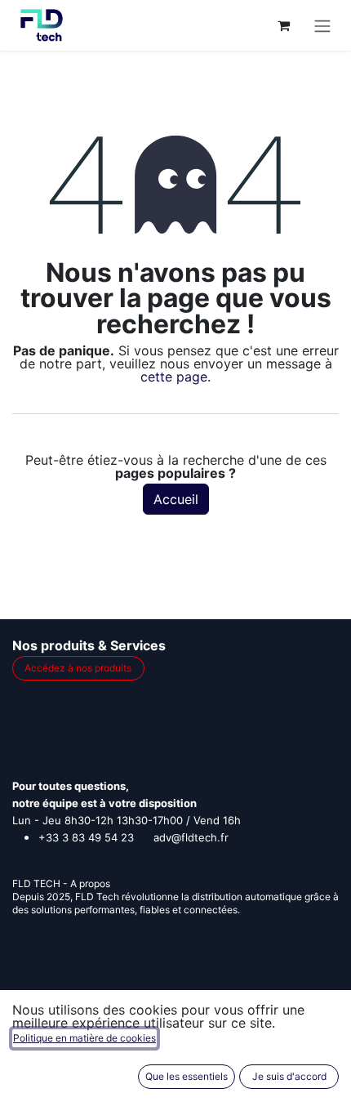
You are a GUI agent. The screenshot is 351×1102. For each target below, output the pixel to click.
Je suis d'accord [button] (289, 1076)
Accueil (175, 499)
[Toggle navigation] (322, 25)
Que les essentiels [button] (186, 1076)
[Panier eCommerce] (283, 25)
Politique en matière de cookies (84, 1038)
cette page (173, 376)
